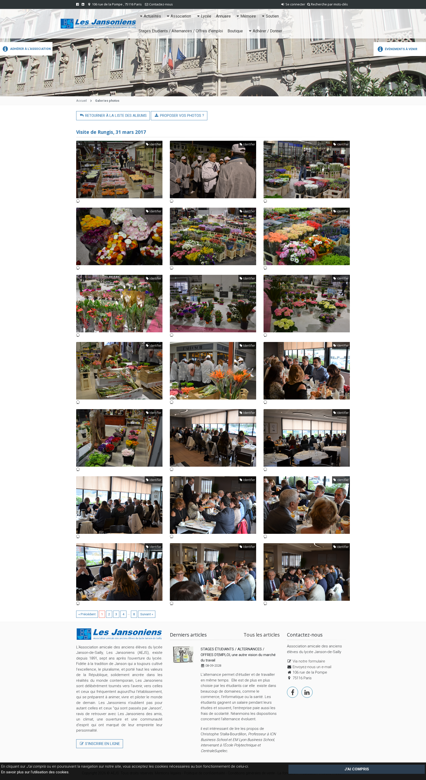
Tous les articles (262, 635)
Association (181, 16)
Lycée (206, 16)
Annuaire (223, 16)
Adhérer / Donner (267, 31)
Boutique (235, 31)
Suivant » (146, 614)
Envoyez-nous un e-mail (312, 667)
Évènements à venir (400, 49)
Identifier (155, 144)
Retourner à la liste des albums (115, 115)
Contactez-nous (161, 4)
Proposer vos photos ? (181, 115)
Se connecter (295, 4)
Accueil (81, 100)
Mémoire (248, 16)
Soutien (272, 16)
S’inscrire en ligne (102, 743)
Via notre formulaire (309, 661)
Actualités (152, 16)
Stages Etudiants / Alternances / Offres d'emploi (181, 31)
